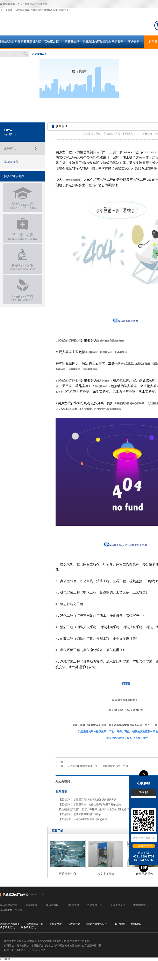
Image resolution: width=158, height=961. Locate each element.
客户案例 (133, 41)
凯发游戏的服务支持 (113, 44)
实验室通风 (72, 41)
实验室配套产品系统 (11, 910)
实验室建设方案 (31, 41)
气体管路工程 (94, 905)
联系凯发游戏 (28, 927)
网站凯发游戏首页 (10, 44)
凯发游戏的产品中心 (92, 44)
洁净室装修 (73, 905)
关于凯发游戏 (7, 927)
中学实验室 (139, 905)
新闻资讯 (136, 923)
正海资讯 (10, 148)
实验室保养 (11, 162)
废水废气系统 (117, 905)
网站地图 (5, 959)
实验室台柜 (51, 41)
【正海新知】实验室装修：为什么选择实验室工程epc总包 (96, 766)
